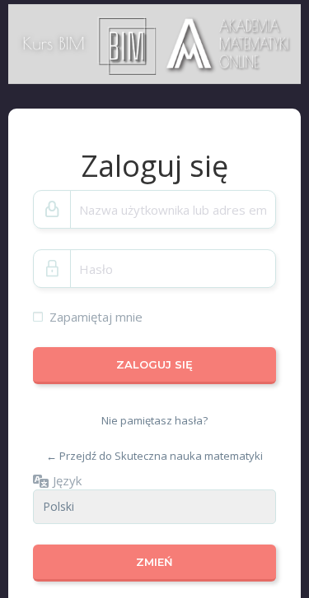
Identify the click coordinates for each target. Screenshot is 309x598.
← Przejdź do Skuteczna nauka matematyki (154, 455)
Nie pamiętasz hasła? (154, 420)
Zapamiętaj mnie (96, 316)
